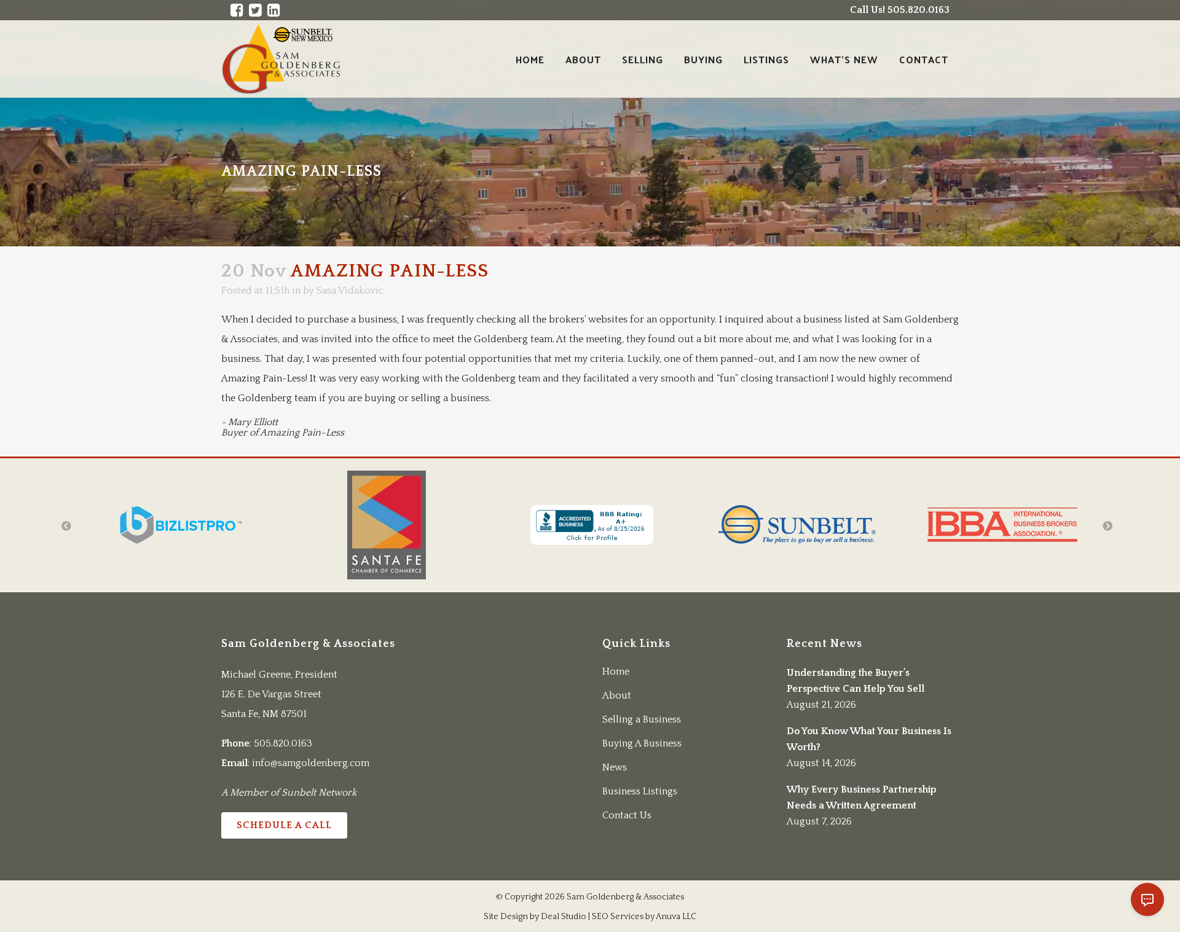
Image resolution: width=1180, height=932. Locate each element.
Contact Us (626, 815)
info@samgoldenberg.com (310, 763)
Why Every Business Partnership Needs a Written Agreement (862, 797)
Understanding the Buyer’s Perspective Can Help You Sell (855, 680)
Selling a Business (641, 719)
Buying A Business (642, 743)
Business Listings (639, 791)
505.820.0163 (283, 743)
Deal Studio (563, 917)
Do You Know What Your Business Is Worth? (869, 739)
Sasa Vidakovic (350, 290)
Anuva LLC (676, 917)
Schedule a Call (284, 825)
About (616, 695)
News (614, 767)
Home (615, 671)
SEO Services (617, 917)
